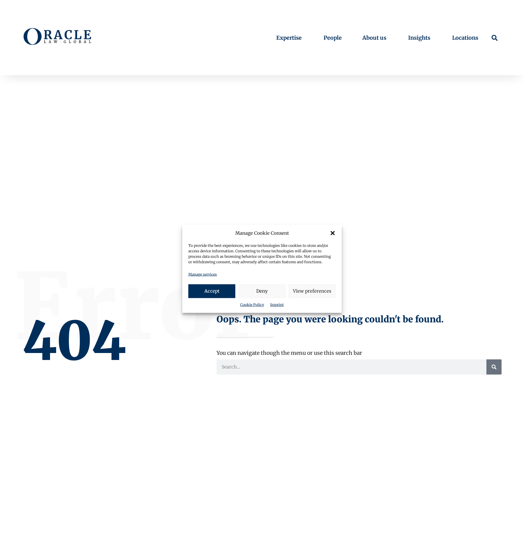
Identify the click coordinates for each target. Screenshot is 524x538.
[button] (333, 233)
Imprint (277, 304)
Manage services (202, 274)
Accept (212, 291)
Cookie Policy (252, 304)
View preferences (312, 291)
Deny (262, 291)
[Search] (494, 367)
